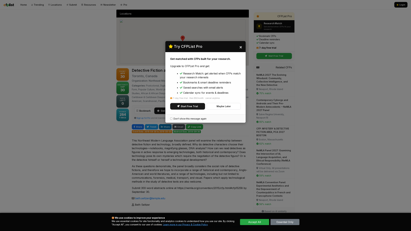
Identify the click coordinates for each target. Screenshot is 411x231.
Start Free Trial (189, 106)
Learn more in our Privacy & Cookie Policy (185, 224)
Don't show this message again (190, 118)
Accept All (254, 222)
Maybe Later (224, 106)
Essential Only (284, 222)
